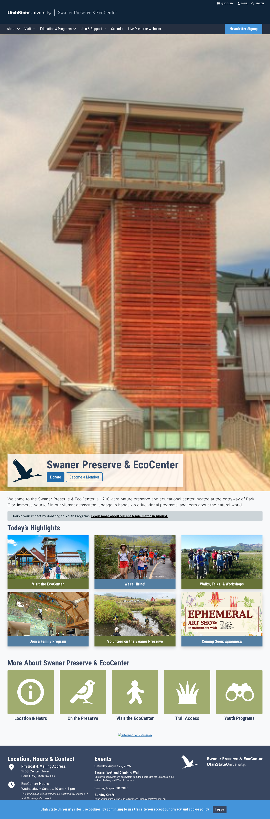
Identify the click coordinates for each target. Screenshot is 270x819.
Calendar (117, 29)
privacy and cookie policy (190, 809)
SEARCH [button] (260, 3)
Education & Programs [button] (56, 29)
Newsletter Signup (244, 29)
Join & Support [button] (91, 29)
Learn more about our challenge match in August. (129, 516)
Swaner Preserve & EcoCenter (87, 13)
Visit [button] (28, 29)
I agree (219, 809)
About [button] (11, 29)
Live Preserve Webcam (144, 29)
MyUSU (244, 3)
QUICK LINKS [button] (227, 3)
